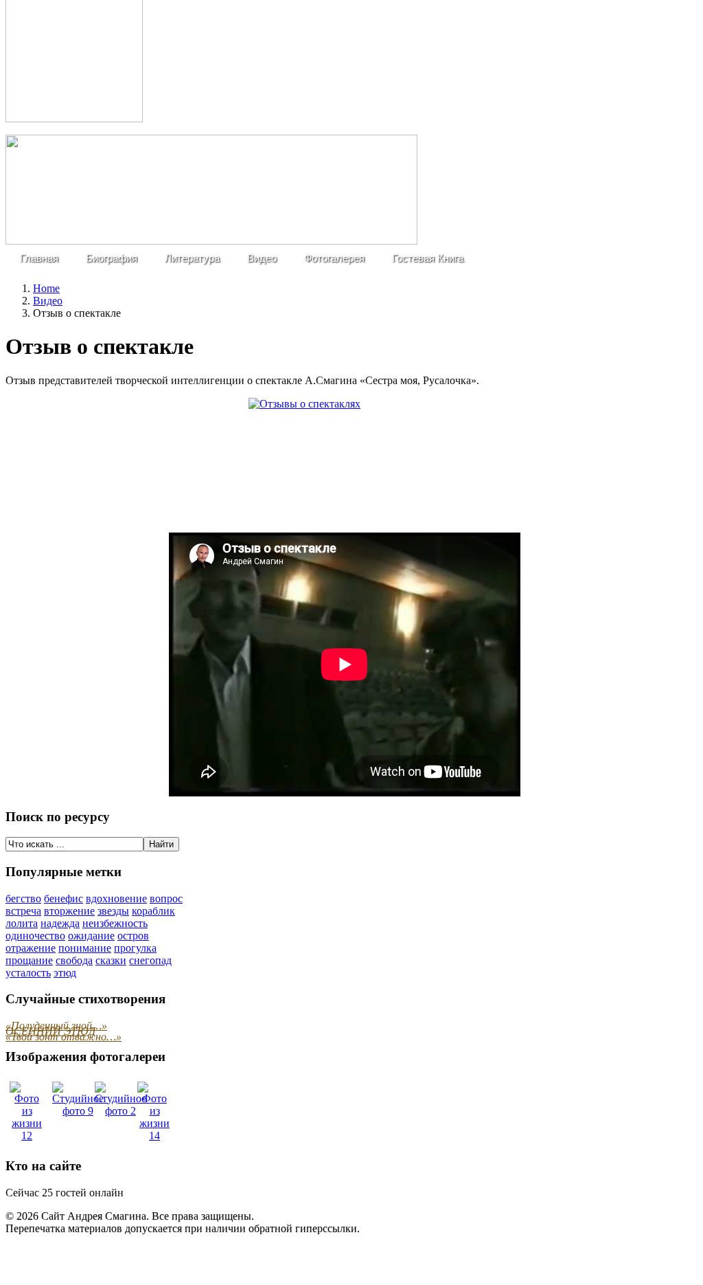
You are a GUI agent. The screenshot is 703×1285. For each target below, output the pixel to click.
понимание (84, 948)
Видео (262, 258)
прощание (29, 960)
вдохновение (116, 898)
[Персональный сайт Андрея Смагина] (211, 241)
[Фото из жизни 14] (154, 1135)
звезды (113, 911)
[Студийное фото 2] (120, 1111)
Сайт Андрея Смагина (93, 1216)
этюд (65, 973)
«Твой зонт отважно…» (63, 1036)
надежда (60, 923)
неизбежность (115, 923)
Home (46, 288)
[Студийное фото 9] (78, 1111)
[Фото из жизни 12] (27, 1135)
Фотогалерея (334, 258)
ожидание (91, 935)
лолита (21, 923)
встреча (23, 911)
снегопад (150, 960)
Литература (192, 258)
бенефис (63, 898)
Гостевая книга (427, 258)
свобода (74, 960)
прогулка (135, 948)
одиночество (35, 935)
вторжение (69, 911)
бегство (23, 898)
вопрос (166, 898)
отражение (30, 948)
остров (133, 935)
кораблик (153, 911)
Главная (39, 258)
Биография (111, 258)
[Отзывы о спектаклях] (344, 460)
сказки (110, 960)
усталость (28, 973)
